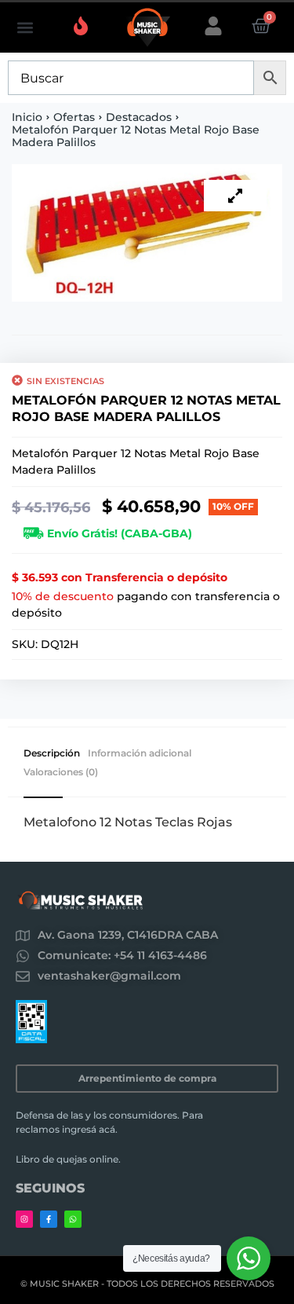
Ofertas (74, 117)
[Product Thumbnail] (235, 195)
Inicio (27, 117)
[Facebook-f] (48, 1219)
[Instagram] (24, 1219)
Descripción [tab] (52, 753)
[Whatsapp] (73, 1219)
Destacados (139, 117)
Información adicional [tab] (139, 753)
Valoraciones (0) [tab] (61, 772)
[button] (25, 28)
